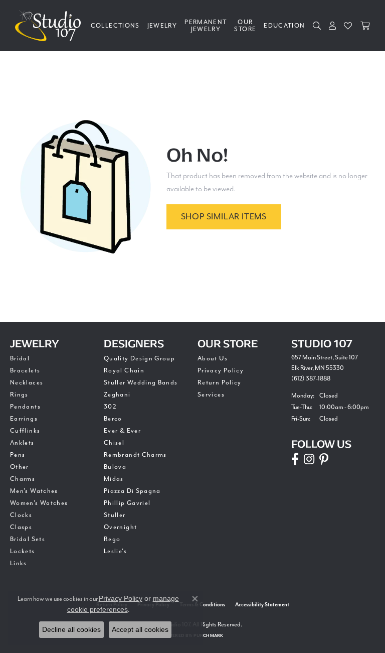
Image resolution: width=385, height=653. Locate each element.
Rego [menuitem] (112, 539)
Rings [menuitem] (19, 394)
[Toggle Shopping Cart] (365, 26)
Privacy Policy (221, 370)
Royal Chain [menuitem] (124, 370)
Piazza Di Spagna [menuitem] (132, 491)
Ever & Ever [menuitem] (122, 431)
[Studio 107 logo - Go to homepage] (50, 25)
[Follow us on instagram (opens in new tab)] (309, 459)
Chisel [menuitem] (114, 443)
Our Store (245, 25)
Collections (115, 26)
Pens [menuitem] (17, 455)
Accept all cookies (140, 629)
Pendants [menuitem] (25, 407)
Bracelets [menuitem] (25, 370)
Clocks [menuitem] (21, 515)
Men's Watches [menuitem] (34, 491)
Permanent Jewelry (205, 25)
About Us (213, 358)
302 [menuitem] (110, 407)
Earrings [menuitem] (24, 419)
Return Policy (220, 382)
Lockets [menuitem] (22, 551)
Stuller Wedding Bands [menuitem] (141, 382)
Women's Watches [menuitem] (39, 503)
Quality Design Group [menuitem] (139, 358)
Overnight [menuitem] (120, 527)
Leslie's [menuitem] (115, 551)
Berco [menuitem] (113, 419)
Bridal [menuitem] (20, 358)
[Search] (317, 26)
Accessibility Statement (262, 605)
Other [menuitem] (19, 467)
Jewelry (162, 26)
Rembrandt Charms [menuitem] (135, 455)
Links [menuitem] (18, 563)
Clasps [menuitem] (21, 527)
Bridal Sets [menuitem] (27, 539)
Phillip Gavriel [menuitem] (127, 503)
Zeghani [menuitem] (117, 394)
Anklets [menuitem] (22, 443)
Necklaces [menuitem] (26, 382)
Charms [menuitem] (22, 479)
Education (284, 26)
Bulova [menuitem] (115, 467)
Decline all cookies (71, 629)
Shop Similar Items (224, 216)
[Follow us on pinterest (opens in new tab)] (323, 459)
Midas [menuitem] (114, 479)
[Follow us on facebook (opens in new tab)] (295, 459)
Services (211, 394)
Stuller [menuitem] (115, 515)
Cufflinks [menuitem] (25, 431)
